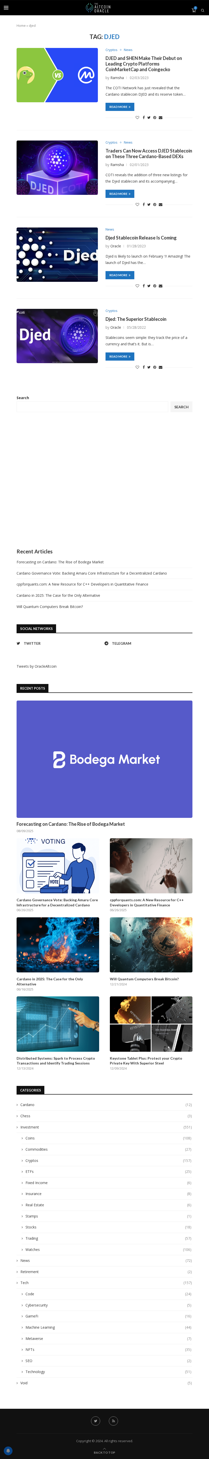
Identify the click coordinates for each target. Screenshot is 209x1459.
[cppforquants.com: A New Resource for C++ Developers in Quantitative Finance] (151, 865)
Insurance (108, 1193)
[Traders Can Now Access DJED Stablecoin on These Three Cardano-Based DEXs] (57, 168)
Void (106, 1382)
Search (23, 397)
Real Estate (108, 1204)
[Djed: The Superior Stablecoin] (57, 336)
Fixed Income (108, 1182)
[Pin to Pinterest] (154, 117)
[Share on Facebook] (144, 117)
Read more (118, 107)
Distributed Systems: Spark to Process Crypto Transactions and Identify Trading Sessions (56, 1060)
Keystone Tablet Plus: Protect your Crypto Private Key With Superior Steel (146, 1060)
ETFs (108, 1171)
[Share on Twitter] (149, 117)
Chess (106, 1115)
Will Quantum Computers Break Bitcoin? (50, 606)
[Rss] (113, 1421)
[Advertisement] (104, 480)
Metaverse (108, 1338)
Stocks (108, 1227)
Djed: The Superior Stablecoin (136, 319)
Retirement (106, 1271)
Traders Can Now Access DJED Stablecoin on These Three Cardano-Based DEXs (149, 153)
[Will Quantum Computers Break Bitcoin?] (151, 944)
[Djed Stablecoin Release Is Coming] (57, 254)
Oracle (115, 246)
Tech (106, 1282)
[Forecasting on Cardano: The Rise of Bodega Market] (104, 759)
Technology (108, 1371)
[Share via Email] (160, 117)
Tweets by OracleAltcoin (37, 666)
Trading (108, 1238)
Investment (106, 1127)
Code (108, 1293)
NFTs (108, 1349)
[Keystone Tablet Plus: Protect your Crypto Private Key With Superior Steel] (151, 1023)
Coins (108, 1138)
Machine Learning (108, 1327)
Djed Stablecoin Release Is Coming (141, 237)
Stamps (108, 1216)
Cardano (106, 1104)
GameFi (108, 1316)
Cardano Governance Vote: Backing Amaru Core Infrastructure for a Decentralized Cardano (92, 573)
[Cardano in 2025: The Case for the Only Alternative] (58, 944)
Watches (108, 1249)
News (128, 50)
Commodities (108, 1149)
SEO (108, 1360)
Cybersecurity (108, 1305)
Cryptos (111, 50)
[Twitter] (95, 1421)
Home (21, 25)
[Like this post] (137, 117)
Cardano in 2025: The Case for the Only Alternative (58, 595)
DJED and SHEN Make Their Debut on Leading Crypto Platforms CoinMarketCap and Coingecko (144, 63)
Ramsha (117, 77)
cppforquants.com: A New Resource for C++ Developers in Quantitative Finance (82, 584)
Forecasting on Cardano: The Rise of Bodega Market (60, 562)
